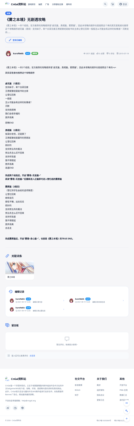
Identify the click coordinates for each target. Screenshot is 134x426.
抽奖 (40, 4)
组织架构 (100, 390)
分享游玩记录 (57, 4)
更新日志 (100, 400)
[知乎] (22, 407)
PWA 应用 (124, 390)
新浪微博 (78, 385)
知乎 (77, 395)
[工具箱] (127, 411)
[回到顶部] (127, 419)
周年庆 (69, 4)
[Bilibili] (15, 407)
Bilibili (77, 390)
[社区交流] (127, 403)
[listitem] (37, 300)
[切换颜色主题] (112, 4)
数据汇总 (123, 395)
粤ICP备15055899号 (104, 420)
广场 (47, 4)
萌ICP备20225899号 (121, 420)
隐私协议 (100, 395)
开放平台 (123, 385)
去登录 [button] (32, 355)
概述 (98, 385)
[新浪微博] (7, 407)
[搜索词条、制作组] (105, 4)
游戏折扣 (31, 4)
